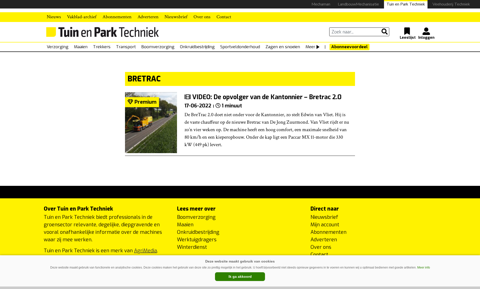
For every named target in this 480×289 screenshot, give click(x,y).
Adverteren (148, 17)
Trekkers (101, 47)
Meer (310, 47)
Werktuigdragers (196, 239)
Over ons (202, 17)
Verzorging (57, 47)
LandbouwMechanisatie (358, 4)
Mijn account (324, 224)
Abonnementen (117, 17)
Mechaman (321, 4)
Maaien (81, 47)
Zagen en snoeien (283, 47)
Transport (126, 47)
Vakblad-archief (81, 17)
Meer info (423, 267)
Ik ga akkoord (240, 277)
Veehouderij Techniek (451, 4)
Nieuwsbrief (176, 17)
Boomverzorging (157, 47)
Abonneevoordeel (349, 47)
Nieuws (54, 17)
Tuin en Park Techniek (405, 4)
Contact (223, 17)
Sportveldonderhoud (240, 47)
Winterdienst (192, 247)
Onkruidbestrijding (197, 47)
